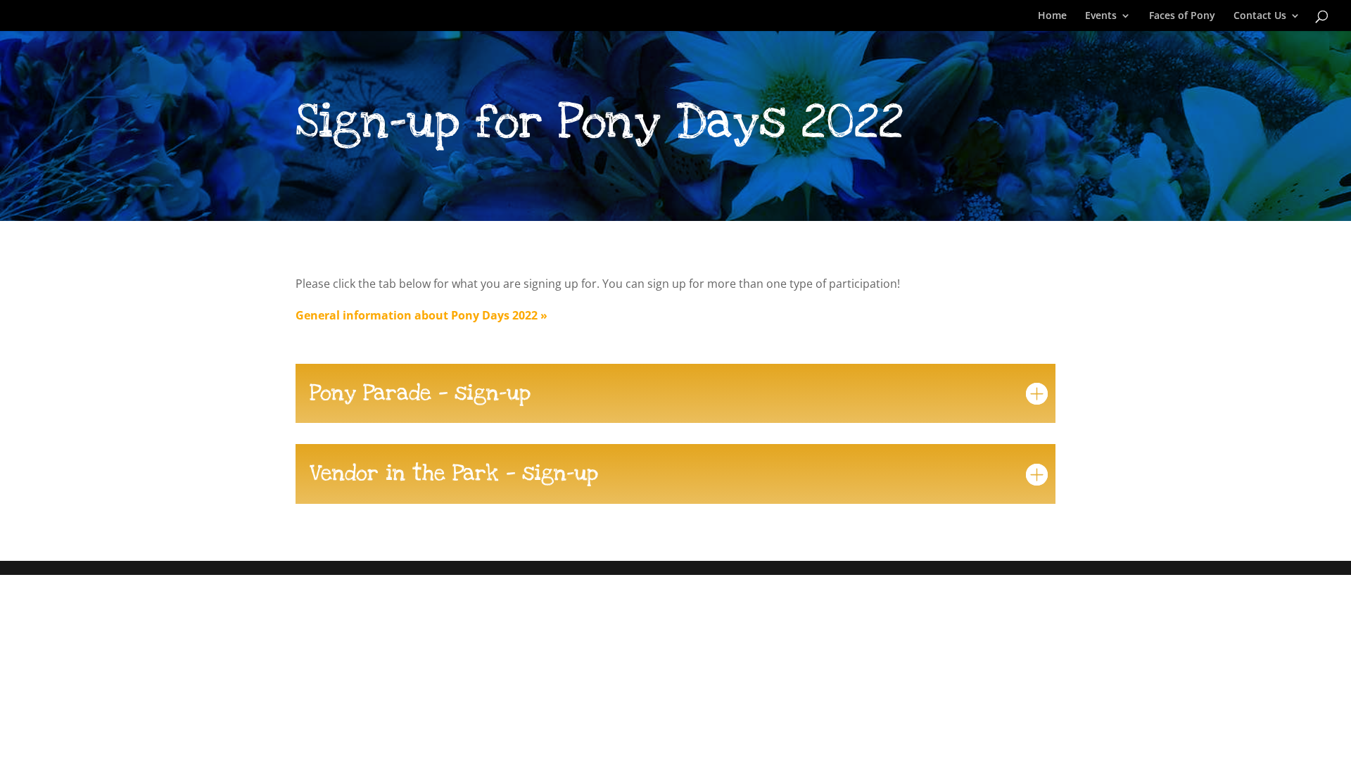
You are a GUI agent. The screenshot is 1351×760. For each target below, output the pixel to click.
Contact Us (1259, 16)
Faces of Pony (1182, 16)
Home (1052, 16)
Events (1101, 16)
